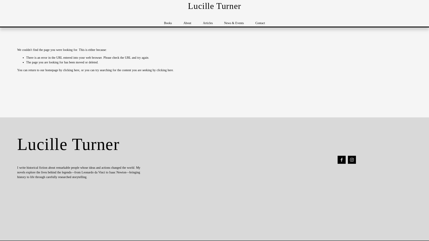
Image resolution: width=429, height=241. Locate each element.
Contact (260, 23)
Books (168, 23)
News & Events (234, 23)
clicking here (71, 70)
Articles (208, 23)
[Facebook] (342, 160)
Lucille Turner (214, 6)
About (187, 23)
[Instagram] (352, 160)
